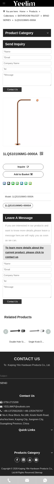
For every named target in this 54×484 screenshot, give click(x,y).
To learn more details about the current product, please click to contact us (24, 252)
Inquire (21, 167)
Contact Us (12, 89)
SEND (3, 383)
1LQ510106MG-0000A (18, 205)
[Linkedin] (23, 459)
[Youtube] (29, 459)
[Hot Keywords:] (51, 375)
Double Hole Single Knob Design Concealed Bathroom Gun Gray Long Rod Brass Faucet (17, 341)
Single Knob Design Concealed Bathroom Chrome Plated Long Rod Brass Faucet (37, 341)
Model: (8, 196)
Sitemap (38, 472)
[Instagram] (36, 459)
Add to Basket (21, 174)
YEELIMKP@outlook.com (16, 406)
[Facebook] (17, 459)
